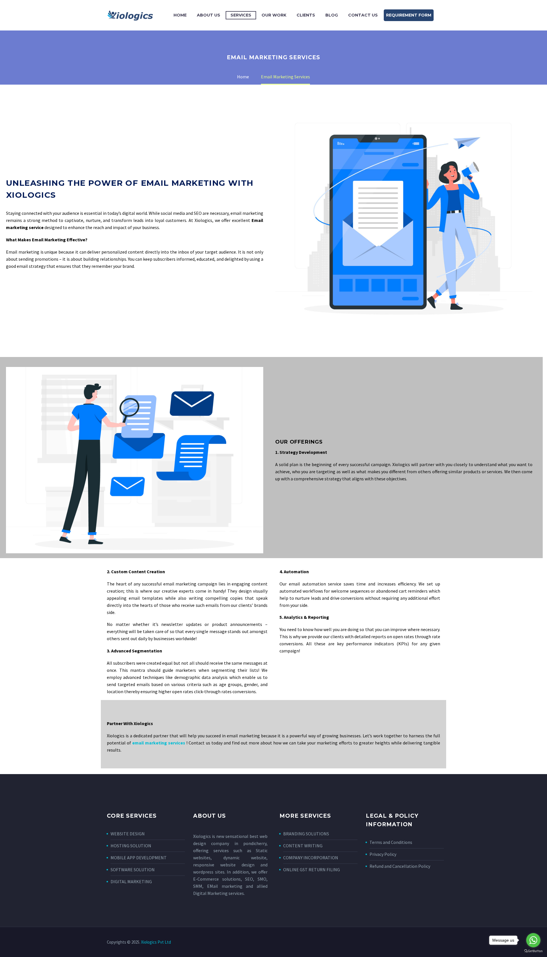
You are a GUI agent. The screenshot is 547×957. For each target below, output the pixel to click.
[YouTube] (438, 942)
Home (180, 15)
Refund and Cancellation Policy (400, 866)
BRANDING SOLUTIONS (306, 833)
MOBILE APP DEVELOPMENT (139, 857)
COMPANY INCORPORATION (310, 857)
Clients (306, 15)
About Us (208, 15)
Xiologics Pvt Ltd (156, 942)
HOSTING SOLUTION (131, 845)
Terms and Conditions (391, 842)
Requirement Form (408, 15)
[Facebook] (416, 942)
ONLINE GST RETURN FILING (311, 869)
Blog (331, 15)
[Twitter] (423, 942)
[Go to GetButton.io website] (533, 951)
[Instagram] (431, 942)
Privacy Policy (383, 854)
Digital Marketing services (218, 893)
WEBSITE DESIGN (128, 833)
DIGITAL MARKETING (131, 881)
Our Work (274, 15)
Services (240, 15)
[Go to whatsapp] (533, 940)
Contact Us (363, 15)
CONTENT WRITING (303, 845)
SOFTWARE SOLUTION (133, 869)
